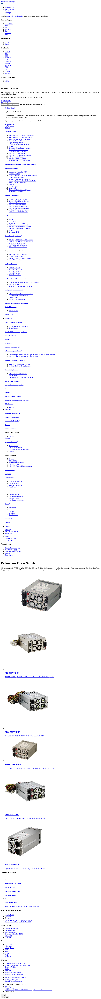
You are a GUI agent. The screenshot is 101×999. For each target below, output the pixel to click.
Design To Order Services (12, 417)
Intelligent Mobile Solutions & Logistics (16, 278)
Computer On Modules (16, 141)
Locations (12, 513)
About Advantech (9, 477)
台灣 (6, 67)
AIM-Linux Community (16, 462)
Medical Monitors (14, 273)
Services (7, 409)
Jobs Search (8, 936)
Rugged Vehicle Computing (12, 381)
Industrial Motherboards (16, 157)
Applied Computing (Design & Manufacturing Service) (20, 164)
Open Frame (9, 555)
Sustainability (8, 518)
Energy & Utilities (10, 335)
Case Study (8, 944)
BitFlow (11, 408)
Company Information (15, 481)
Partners (7, 425)
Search (7, 11)
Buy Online (10, 915)
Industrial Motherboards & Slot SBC (20, 227)
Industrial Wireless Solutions (17, 159)
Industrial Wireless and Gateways (19, 208)
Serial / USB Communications (18, 212)
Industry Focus (9, 948)
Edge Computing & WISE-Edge (13, 322)
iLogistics (7, 392)
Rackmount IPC (14, 232)
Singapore (8, 65)
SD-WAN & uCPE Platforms (18, 245)
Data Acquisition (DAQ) (16, 177)
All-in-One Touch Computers (18, 374)
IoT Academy (13, 461)
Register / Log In (10, 108)
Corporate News (10, 930)
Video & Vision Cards (15, 260)
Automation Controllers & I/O (18, 172)
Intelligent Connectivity (11, 195)
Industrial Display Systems (17, 153)
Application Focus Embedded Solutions (21, 137)
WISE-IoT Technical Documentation (20, 466)
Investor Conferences (15, 498)
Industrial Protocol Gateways (18, 206)
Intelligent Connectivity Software (19, 210)
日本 (6, 59)
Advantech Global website (14, 16)
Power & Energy (14, 186)
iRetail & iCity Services (11, 370)
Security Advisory (10, 470)
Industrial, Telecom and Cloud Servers (21, 240)
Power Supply (13, 311)
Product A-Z (8, 314)
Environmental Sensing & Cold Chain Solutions (24, 282)
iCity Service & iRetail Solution (18, 295)
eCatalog (7, 953)
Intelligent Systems (10, 215)
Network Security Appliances (18, 243)
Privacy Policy (9, 988)
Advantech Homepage (8, 1)
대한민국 (8, 61)
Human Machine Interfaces (17, 182)
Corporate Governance (16, 496)
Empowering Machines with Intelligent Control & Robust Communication (32, 355)
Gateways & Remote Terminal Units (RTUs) (22, 181)
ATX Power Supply (11, 549)
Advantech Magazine (15, 485)
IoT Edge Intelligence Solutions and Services (17, 400)
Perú (6, 34)
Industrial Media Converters (17, 204)
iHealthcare (8, 343)
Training (11, 511)
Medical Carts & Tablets (16, 269)
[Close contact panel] (1, 876)
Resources (12, 459)
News (6, 951)
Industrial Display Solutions (12, 396)
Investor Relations (10, 491)
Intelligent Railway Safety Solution (19, 366)
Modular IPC (13, 230)
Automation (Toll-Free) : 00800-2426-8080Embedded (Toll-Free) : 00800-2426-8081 (19, 921)
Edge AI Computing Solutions (18, 326)
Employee (7, 522)
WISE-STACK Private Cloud (18, 247)
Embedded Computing (11, 131)
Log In (13, 7)
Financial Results (14, 494)
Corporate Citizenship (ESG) (14, 934)
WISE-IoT (12, 436)
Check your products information (19, 449)
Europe (8, 13)
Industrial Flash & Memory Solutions (20, 155)
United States (9, 24)
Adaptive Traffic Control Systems (19, 364)
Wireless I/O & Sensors (16, 191)
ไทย (6, 69)
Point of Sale (13, 375)
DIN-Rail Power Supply (12, 548)
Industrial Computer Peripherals (18, 225)
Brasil (6, 26)
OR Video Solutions (15, 275)
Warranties (12, 451)
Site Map (7, 986)
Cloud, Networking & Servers (13, 236)
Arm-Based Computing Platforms (19, 139)
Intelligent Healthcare (11, 264)
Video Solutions (9, 404)
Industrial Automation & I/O (13, 168)
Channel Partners (10, 428)
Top (4, 995)
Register (7, 7)
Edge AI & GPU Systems (17, 223)
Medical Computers (15, 271)
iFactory (7, 339)
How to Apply (13, 515)
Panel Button (5, 102)
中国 (6, 54)
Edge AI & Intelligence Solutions (19, 144)
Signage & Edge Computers (17, 299)
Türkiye (7, 71)
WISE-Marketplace (11, 531)
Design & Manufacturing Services (14, 385)
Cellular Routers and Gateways (18, 199)
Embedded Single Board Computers (20, 148)
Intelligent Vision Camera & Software (20, 258)
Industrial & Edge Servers (12, 347)
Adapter (7, 553)
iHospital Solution (14, 268)
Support (7, 438)
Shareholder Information (16, 500)
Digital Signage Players (16, 143)
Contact (7, 526)
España (7, 44)
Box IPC (11, 219)
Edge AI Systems (14, 328)
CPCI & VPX (13, 221)
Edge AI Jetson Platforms (16, 256)
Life (10, 509)
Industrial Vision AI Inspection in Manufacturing (24, 356)
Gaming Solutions (10, 388)
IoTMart (7, 530)
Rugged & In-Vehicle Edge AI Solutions (21, 286)
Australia (7, 52)
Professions (12, 508)
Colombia (8, 33)
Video (6, 949)
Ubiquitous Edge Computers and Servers (21, 377)
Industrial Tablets (14, 284)
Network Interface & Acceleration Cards (21, 241)
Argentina (8, 29)
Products (7, 128)
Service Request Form (15, 447)
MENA (7, 81)
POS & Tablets (13, 297)
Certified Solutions (14, 174)
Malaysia (7, 63)
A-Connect (8, 533)
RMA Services (13, 446)
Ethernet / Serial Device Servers (19, 201)
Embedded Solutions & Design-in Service (16, 332)
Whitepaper (8, 946)
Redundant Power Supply (13, 551)
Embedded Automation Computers (19, 179)
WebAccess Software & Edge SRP (19, 190)
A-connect (8, 957)
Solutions (8, 318)
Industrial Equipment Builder (13, 351)
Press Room (12, 487)
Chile (6, 31)
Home (7, 537)
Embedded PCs (13, 146)
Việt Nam (8, 73)
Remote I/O (12, 188)
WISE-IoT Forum (14, 464)
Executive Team (14, 483)
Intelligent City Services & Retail (14, 290)
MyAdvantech (9, 9)
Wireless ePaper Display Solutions (19, 160)
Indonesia (8, 57)
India (6, 56)
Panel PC (11, 184)
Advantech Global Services (12, 413)
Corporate (8, 474)
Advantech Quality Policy (12, 421)
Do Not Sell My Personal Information (28, 990)
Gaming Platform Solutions (17, 151)
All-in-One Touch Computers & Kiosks (21, 294)
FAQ (6, 955)
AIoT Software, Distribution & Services (21, 135)
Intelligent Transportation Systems (19, 228)
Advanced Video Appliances (18, 254)
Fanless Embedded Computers (18, 150)
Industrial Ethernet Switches (17, 203)
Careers (7, 504)
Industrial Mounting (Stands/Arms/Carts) (16, 303)
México (7, 27)
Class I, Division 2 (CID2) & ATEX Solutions (23, 175)
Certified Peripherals (10, 307)
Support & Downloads (11, 442)
